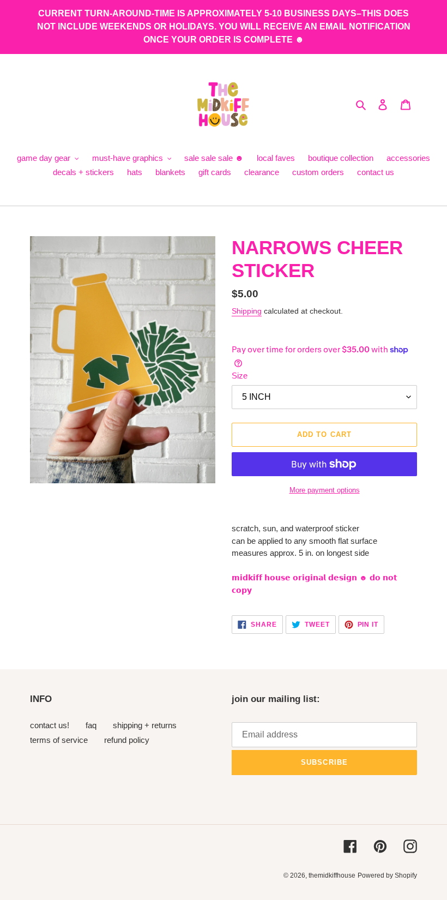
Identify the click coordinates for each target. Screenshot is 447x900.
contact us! (49, 725)
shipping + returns (145, 725)
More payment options (324, 490)
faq (91, 725)
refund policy (126, 740)
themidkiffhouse (332, 875)
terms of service (59, 740)
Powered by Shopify (387, 875)
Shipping (247, 311)
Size (239, 375)
